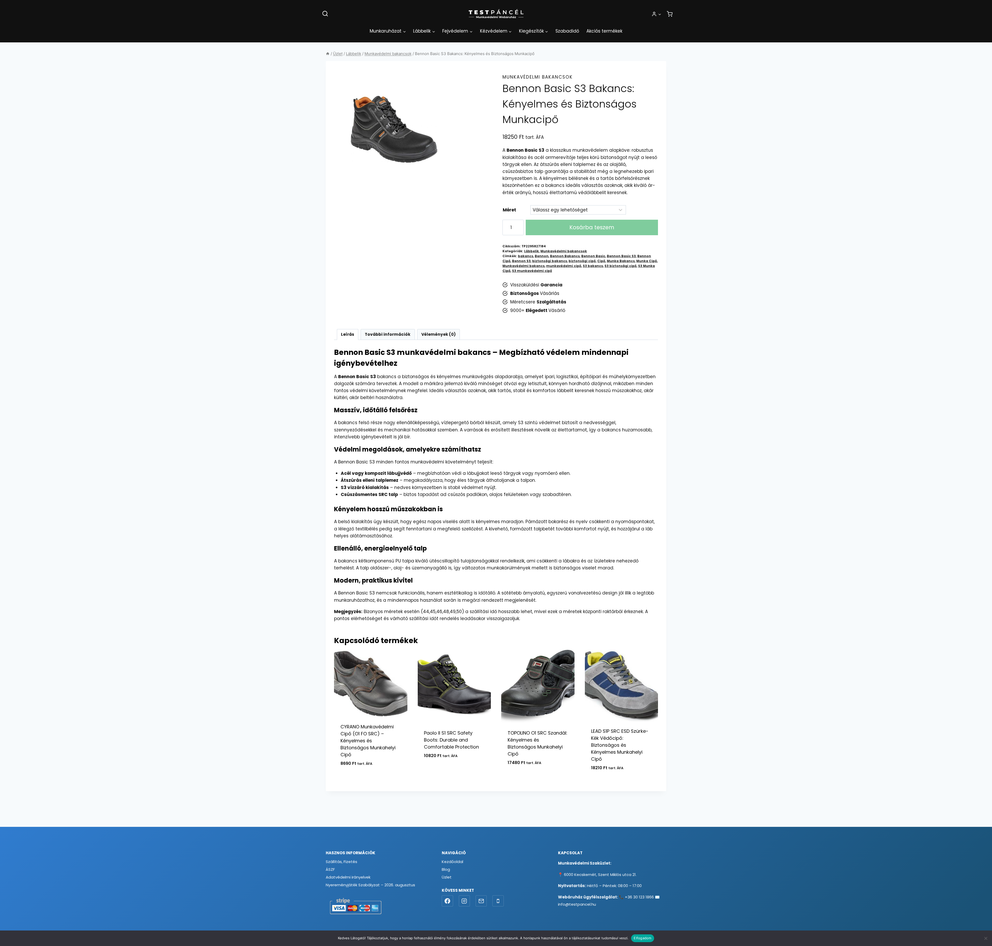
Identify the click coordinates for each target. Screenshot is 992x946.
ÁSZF (330, 869)
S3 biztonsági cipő (621, 266)
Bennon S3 (521, 261)
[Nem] (985, 938)
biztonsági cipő (582, 261)
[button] (659, 14)
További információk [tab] (387, 334)
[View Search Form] (325, 13)
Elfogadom (642, 938)
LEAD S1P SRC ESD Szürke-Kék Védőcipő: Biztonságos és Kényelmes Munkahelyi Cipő (619, 745)
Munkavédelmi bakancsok (537, 77)
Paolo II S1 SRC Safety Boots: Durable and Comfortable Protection (451, 740)
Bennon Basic (593, 256)
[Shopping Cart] (669, 14)
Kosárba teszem (591, 227)
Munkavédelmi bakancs (523, 266)
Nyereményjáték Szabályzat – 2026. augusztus (370, 885)
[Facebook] (447, 901)
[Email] (481, 901)
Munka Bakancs (621, 261)
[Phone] (498, 901)
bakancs (525, 256)
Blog (446, 869)
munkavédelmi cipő (563, 266)
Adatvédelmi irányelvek (348, 877)
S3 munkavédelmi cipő (532, 271)
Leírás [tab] (347, 334)
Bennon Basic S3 (621, 256)
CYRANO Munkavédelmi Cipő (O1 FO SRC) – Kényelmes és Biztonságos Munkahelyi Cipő (368, 740)
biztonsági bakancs (549, 261)
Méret (509, 210)
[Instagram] (464, 901)
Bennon (541, 256)
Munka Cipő (646, 261)
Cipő (601, 261)
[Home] (328, 53)
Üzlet (447, 877)
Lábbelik (531, 251)
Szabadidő (567, 31)
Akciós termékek (604, 31)
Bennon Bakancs (565, 256)
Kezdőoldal (452, 861)
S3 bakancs (593, 266)
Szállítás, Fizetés (341, 861)
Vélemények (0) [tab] (438, 334)
